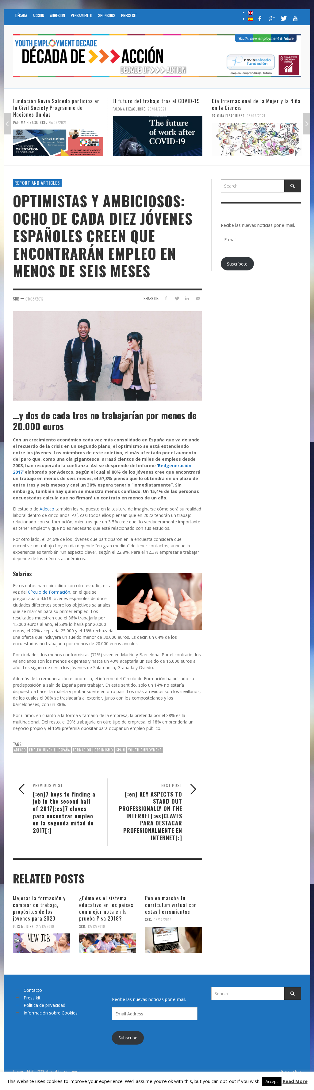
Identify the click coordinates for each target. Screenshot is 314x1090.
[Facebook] (260, 18)
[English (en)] (250, 12)
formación (82, 749)
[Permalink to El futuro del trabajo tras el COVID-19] (157, 136)
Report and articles (37, 182)
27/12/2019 (45, 926)
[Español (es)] (250, 18)
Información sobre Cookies (51, 1013)
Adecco (47, 509)
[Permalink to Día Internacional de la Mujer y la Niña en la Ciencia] (257, 139)
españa (64, 749)
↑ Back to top (289, 1071)
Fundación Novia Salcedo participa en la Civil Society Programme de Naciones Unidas (56, 107)
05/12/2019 (163, 919)
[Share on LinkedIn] (187, 298)
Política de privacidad (44, 1005)
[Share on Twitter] (176, 298)
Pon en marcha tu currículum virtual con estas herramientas (171, 904)
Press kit (32, 998)
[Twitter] (283, 18)
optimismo (103, 749)
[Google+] (272, 18)
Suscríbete (237, 264)
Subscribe (127, 1038)
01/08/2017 (34, 299)
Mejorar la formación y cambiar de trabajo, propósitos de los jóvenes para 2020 (39, 908)
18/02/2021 (256, 115)
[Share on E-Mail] (198, 298)
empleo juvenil (42, 749)
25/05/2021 (57, 122)
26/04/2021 (157, 109)
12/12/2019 (96, 926)
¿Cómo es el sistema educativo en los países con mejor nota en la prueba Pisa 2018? (106, 908)
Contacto (33, 990)
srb (16, 299)
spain (120, 749)
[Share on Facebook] (166, 298)
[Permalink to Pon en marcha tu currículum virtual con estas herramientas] (173, 940)
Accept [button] (272, 1081)
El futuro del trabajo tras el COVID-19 (156, 101)
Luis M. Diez (23, 926)
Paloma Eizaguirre (29, 122)
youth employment (145, 749)
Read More (295, 1081)
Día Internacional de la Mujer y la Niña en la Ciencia (256, 104)
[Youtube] (295, 18)
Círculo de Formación (49, 592)
